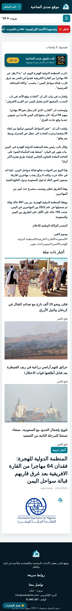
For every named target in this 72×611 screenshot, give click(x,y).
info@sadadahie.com (27, 595)
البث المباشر (10, 6)
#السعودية (61, 239)
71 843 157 (32, 599)
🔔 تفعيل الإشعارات (14, 605)
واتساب (50, 47)
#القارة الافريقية (46, 239)
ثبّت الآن (13, 60)
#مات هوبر (36, 243)
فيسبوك (62, 47)
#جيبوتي (47, 243)
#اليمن (56, 243)
